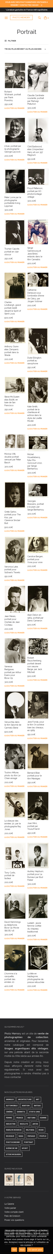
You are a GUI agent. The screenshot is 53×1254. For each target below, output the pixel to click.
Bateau (37, 1106)
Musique (10, 1136)
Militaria (30, 1130)
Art (37, 1099)
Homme (43, 1118)
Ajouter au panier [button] (14, 108)
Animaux (10, 1099)
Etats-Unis (34, 1112)
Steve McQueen (13, 1154)
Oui (14, 1249)
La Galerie (9, 1204)
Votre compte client (13, 1212)
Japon (35, 1124)
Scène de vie (11, 1148)
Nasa (21, 1136)
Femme (9, 1118)
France (19, 1118)
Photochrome (13, 1142)
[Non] (49, 1240)
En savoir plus (35, 1249)
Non (22, 1249)
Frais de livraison (12, 1216)
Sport (25, 1148)
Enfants (21, 1112)
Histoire (31, 1118)
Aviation (26, 1106)
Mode (41, 1130)
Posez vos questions (14, 1220)
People (42, 1136)
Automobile (12, 1106)
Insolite (24, 1124)
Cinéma (9, 1112)
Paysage (31, 1136)
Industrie (10, 1124)
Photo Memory (12, 1033)
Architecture (25, 1099)
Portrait (28, 1142)
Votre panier (10, 1208)
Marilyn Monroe (13, 1130)
